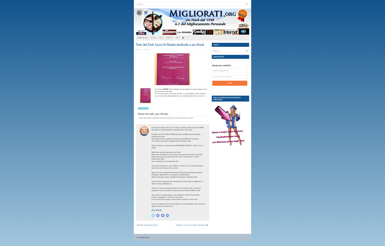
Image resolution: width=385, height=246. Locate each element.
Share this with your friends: (153, 113)
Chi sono (153, 37)
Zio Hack (156, 210)
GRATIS (169, 37)
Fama (161, 37)
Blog (177, 37)
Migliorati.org (142, 37)
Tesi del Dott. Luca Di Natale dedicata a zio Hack (170, 45)
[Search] (246, 4)
